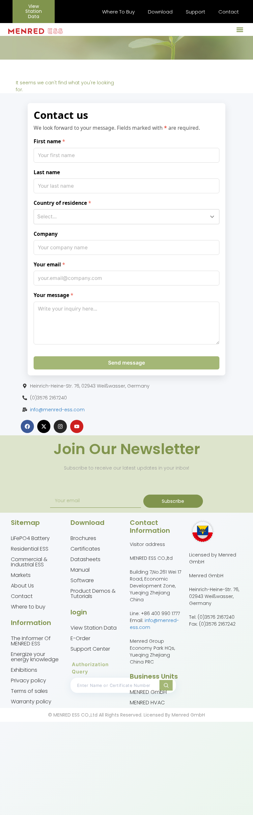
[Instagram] (60, 426)
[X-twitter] (43, 426)
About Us (22, 585)
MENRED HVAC (147, 702)
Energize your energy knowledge (35, 656)
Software (82, 580)
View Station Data (93, 628)
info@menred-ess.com (57, 409)
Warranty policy (31, 701)
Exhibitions (24, 670)
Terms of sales (29, 691)
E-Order (80, 638)
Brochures (83, 538)
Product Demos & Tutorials (93, 593)
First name (47, 141)
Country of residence (60, 202)
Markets (21, 575)
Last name (47, 172)
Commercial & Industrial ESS (29, 562)
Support (195, 11)
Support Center (90, 649)
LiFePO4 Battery (30, 538)
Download (160, 11)
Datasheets (85, 559)
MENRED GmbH (148, 692)
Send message (126, 363)
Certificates (85, 549)
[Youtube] (76, 426)
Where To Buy (118, 11)
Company (46, 233)
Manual (80, 570)
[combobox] (126, 216)
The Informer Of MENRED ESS (31, 641)
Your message (51, 295)
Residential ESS (29, 549)
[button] (240, 29)
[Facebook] (27, 426)
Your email (47, 264)
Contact (228, 11)
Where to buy (28, 607)
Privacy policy (28, 680)
